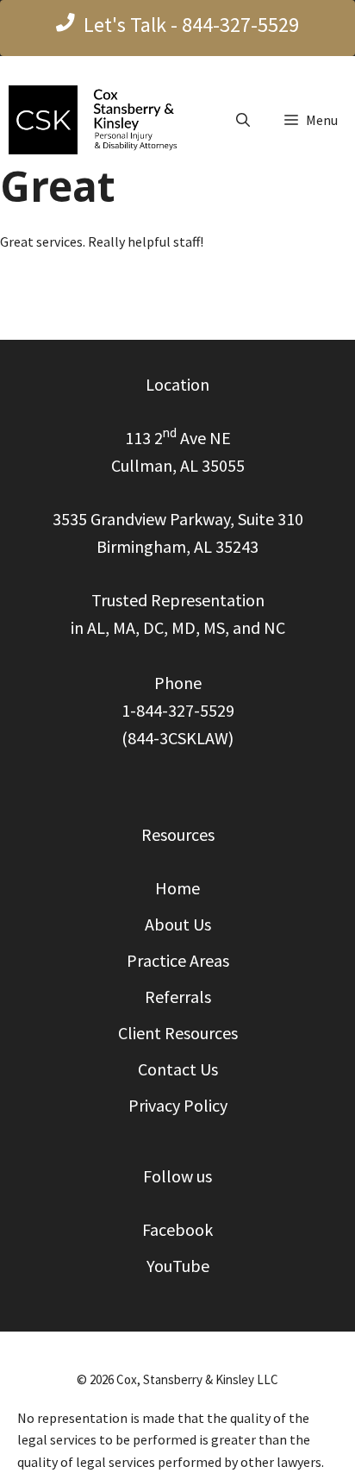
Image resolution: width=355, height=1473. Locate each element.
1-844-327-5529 (177, 710)
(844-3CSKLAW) (177, 738)
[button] (243, 120)
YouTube (177, 1265)
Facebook (177, 1229)
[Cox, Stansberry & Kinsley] (100, 120)
